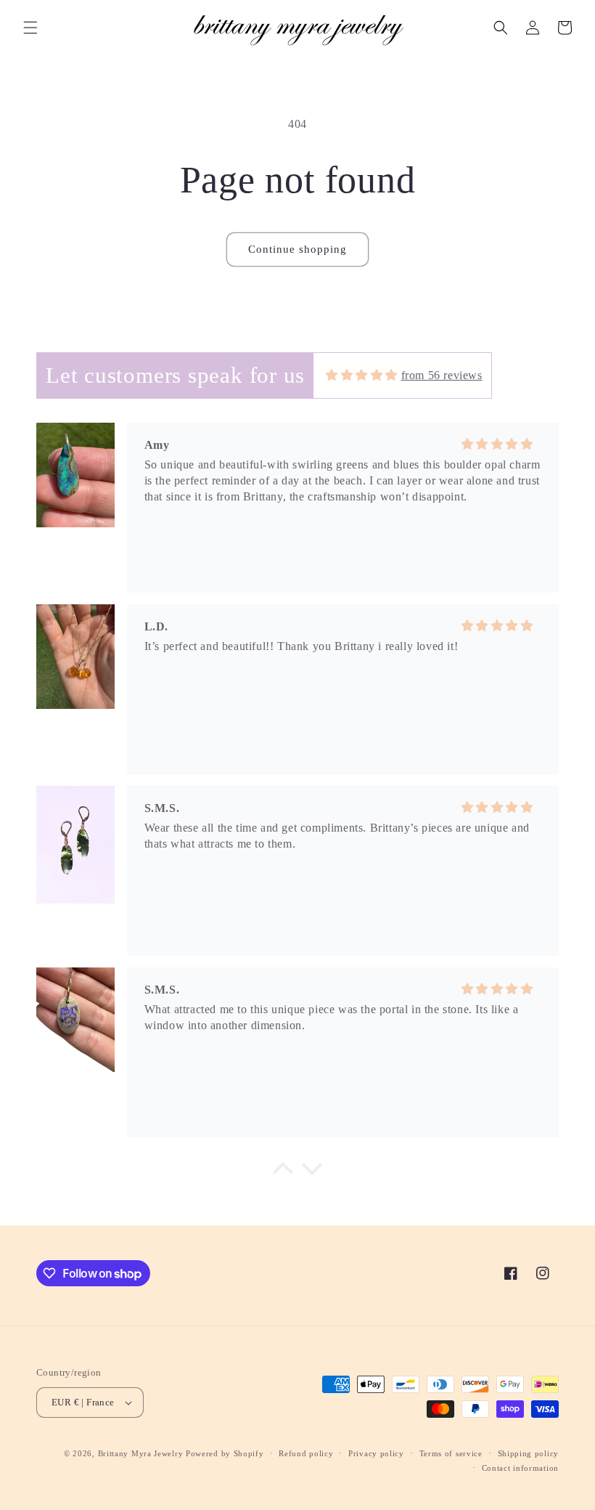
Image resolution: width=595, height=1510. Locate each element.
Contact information (520, 1468)
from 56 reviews (442, 375)
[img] (362, 375)
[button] (30, 28)
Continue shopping (297, 249)
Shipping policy (528, 1453)
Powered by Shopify (225, 1453)
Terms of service (451, 1453)
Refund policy (306, 1453)
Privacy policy (376, 1453)
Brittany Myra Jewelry (141, 1453)
